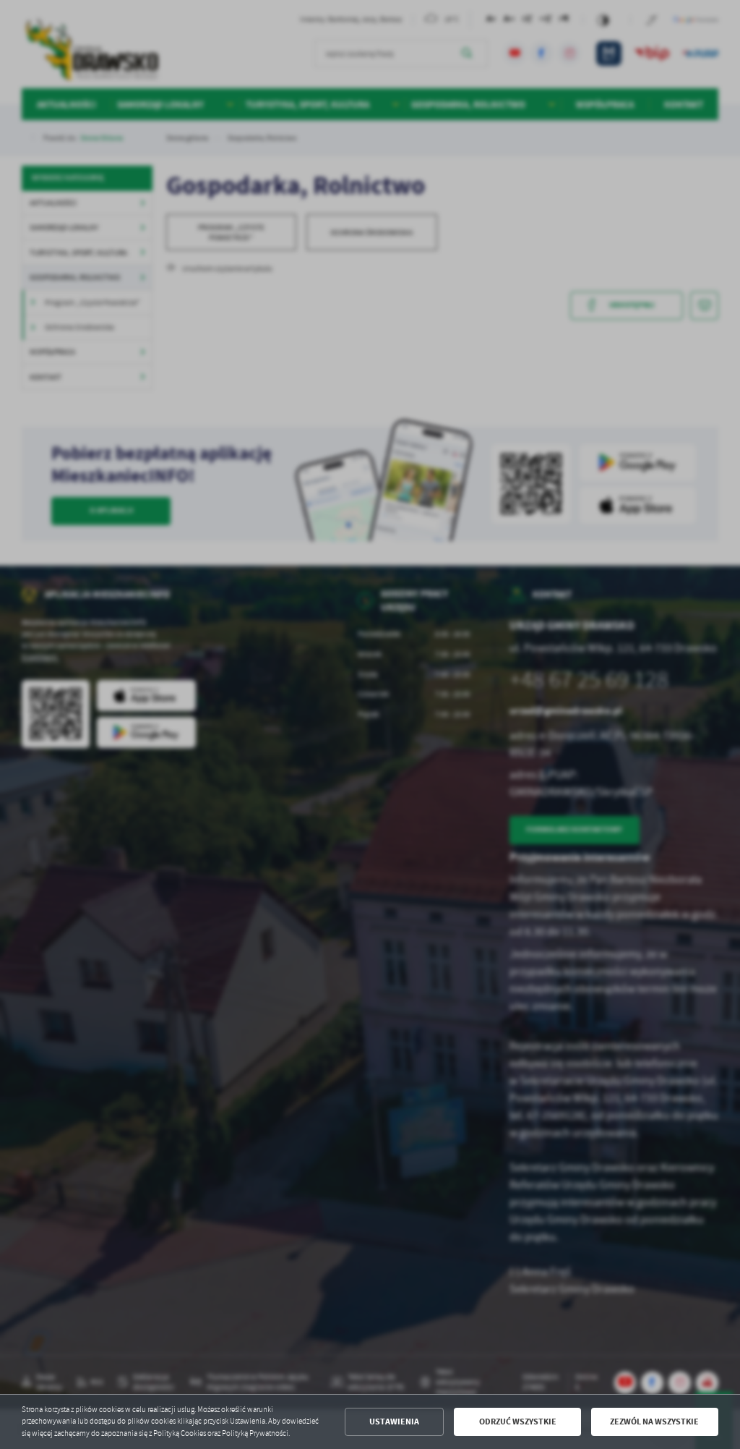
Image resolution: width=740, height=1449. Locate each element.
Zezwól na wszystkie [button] (654, 1421)
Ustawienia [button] (394, 1421)
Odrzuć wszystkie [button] (517, 1421)
